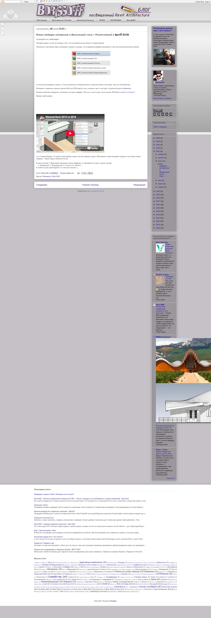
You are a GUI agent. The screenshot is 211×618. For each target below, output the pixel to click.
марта (161, 184)
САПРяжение (162, 574)
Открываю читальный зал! (44, 518)
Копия (110, 567)
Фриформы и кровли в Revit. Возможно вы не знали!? (54, 494)
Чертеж (107, 582)
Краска (116, 567)
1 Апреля (37, 562)
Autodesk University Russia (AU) (63, 584)
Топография (117, 579)
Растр (138, 574)
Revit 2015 (67, 589)
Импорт (42, 567)
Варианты (37, 565)
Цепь (101, 582)
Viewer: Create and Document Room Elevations (169, 248)
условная (164, 579)
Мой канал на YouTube (61, 20)
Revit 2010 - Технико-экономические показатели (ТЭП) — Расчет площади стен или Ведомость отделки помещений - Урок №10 (81, 499)
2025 (158, 141)
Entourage (163, 584)
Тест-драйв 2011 (59, 579)
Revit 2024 (139, 589)
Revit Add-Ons (162, 242)
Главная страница (90, 185)
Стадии (122, 577)
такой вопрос (54, 39)
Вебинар (45, 565)
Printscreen (109, 587)
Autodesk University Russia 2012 (86, 584)
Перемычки (162, 571)
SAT (87, 591)
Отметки (72, 571)
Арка (145, 562)
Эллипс (152, 582)
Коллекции (95, 567)
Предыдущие (139, 185)
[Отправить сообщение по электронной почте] (78, 173)
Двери (152, 565)
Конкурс (103, 567)
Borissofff (160, 82)
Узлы (139, 579)
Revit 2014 (57, 589)
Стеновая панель (140, 577)
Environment (173, 584)
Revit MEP (160, 305)
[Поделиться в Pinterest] (92, 173)
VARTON (112, 591)
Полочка (82, 574)
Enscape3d (154, 584)
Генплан (110, 565)
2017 (158, 201)
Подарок (67, 574)
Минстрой (82, 569)
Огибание (154, 569)
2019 (158, 195)
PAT (102, 587)
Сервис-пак (72, 577)
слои (92, 577)
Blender (112, 584)
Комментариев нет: (67, 173)
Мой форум (42, 20)
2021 (158, 151)
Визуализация (57, 565)
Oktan (97, 587)
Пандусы (109, 571)
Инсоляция (58, 567)
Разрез (132, 574)
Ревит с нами (161, 450)
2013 (158, 215)
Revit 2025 (148, 589)
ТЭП (134, 579)
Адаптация (74, 562)
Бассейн (151, 562)
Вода (95, 565)
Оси (51, 571)
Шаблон (116, 582)
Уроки (153, 579)
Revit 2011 (166, 587)
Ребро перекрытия (148, 574)
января (161, 187)
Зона (35, 567)
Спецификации (111, 577)
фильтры (172, 579)
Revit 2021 (120, 589)
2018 (158, 198)
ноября (161, 154)
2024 (158, 145)
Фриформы (80, 582)
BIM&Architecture (163, 337)
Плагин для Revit (40, 574)
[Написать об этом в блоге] (85, 173)
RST (67, 591)
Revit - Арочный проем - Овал (45, 530)
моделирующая (93, 569)
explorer (38, 587)
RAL (127, 587)
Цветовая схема (91, 582)
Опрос (45, 571)
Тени (50, 579)
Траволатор (127, 579)
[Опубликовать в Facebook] (89, 173)
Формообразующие (50, 582)
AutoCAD (46, 584)
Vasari (120, 591)
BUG (118, 584)
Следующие (41, 185)
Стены (153, 577)
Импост (49, 567)
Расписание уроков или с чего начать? (163, 29)
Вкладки (74, 565)
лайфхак (148, 567)
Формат (36, 582)
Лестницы (171, 567)
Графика (137, 565)
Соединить (100, 577)
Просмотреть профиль (162, 98)
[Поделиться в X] (87, 173)
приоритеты (106, 574)
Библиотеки (161, 562)
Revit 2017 (87, 589)
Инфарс (67, 567)
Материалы (47, 176)
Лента (163, 567)
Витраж (67, 565)
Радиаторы (115, 574)
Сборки (175, 574)
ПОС (88, 574)
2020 (158, 191)
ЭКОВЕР (136, 582)
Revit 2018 (99, 589)
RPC (62, 591)
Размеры (124, 574)
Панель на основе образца (127, 571)
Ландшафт (156, 567)
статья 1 (123, 92)
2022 (158, 148)
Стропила (171, 577)
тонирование (106, 579)
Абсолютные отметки (61, 562)
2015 (158, 208)
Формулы (67, 582)
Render (143, 587)
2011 (158, 221)
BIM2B (105, 584)
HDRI (67, 587)
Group (62, 587)
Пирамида (171, 571)
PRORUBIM (118, 587)
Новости (104, 569)
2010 (158, 225)
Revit (154, 586)
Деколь (159, 565)
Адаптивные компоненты (91, 562)
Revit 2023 (130, 589)
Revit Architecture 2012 (162, 589)
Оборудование (114, 569)
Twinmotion (104, 591)
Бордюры (172, 562)
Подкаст (75, 574)
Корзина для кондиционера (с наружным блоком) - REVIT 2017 (57, 549)
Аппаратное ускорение (134, 562)
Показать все (171, 478)
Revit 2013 (45, 589)
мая (160, 180)
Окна (173, 569)
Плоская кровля (56, 574)
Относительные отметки (84, 571)
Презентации (97, 574)
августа (161, 158)
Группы (145, 565)
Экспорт (144, 582)
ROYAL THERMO (53, 591)
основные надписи (61, 571)
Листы (36, 569)
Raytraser (134, 587)
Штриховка (126, 582)
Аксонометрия (111, 562)
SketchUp (93, 591)
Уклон (146, 579)
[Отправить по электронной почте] (82, 173)
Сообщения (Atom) (97, 191)
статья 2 (131, 92)
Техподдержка (94, 579)
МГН (63, 569)
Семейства (55, 576)
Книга (88, 567)
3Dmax (50, 562)
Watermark (134, 591)
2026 (158, 138)
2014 (158, 211)
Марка (43, 569)
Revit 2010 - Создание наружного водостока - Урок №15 (54, 524)
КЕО (82, 567)
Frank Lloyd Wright (52, 587)
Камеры (76, 567)
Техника (84, 579)
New (92, 587)
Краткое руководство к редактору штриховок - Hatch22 (54, 511)
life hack (78, 587)
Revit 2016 (77, 589)
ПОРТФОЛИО (115, 20)
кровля (122, 567)
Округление (37, 571)
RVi (72, 591)
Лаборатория (138, 567)
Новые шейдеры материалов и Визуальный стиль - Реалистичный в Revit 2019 (82, 35)
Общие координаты (127, 569)
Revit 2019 (56, 176)
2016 (158, 205)
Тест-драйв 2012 (74, 579)
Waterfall (126, 591)
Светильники (40, 577)
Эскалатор (160, 582)
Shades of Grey (162, 275)
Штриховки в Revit (41, 505)
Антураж (121, 562)
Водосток (102, 565)
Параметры (149, 571)
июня (160, 161)
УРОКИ (102, 20)
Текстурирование (40, 579)
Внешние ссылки (84, 565)
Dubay (126, 584)
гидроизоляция (121, 565)
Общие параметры (141, 569)
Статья (129, 577)
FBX (44, 587)
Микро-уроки (71, 569)
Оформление (98, 571)
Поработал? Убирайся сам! (44, 543)
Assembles (170, 582)
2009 (158, 228)
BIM (98, 584)
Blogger (113, 601)
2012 (158, 218)
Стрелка (161, 577)
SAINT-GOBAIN (79, 591)
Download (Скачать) (85, 20)
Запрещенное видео (169, 565)
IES (72, 587)
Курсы (129, 567)
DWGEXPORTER (142, 584)
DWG (133, 584)
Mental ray (86, 587)
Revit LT (44, 591)
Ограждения (163, 569)
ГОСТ (129, 565)
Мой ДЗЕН (131, 20)
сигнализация (83, 577)
